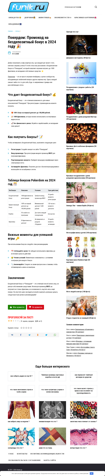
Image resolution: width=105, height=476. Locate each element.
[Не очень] (9, 321)
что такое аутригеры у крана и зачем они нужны (52, 391)
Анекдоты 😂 (14, 17)
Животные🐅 (44, 17)
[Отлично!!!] (18, 321)
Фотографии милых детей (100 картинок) (81, 233)
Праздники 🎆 (15, 24)
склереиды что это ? (15, 448)
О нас (11, 454)
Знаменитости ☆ (62, 17)
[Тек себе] (11, 321)
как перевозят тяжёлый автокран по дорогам (83, 376)
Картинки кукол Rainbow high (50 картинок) (78, 261)
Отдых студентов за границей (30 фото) (81, 318)
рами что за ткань (45, 448)
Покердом (11, 77)
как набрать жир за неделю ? (18, 421)
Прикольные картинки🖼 (73, 7)
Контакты (22, 454)
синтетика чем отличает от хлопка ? (83, 421)
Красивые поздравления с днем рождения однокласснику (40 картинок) (80, 177)
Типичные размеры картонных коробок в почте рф (52, 376)
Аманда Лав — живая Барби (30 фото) (80, 205)
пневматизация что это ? (48, 421)
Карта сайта (50, 460)
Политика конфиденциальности (47, 454)
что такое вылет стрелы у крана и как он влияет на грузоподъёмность (83, 390)
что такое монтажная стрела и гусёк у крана (21, 391)
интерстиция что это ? (78, 448)
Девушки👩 (29, 17)
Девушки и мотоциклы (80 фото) (78, 58)
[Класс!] (16, 321)
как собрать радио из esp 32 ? (21, 376)
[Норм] (13, 321)
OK (91, 473)
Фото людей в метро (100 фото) (78, 292)
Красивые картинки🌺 (85, 17)
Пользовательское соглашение (24, 460)
